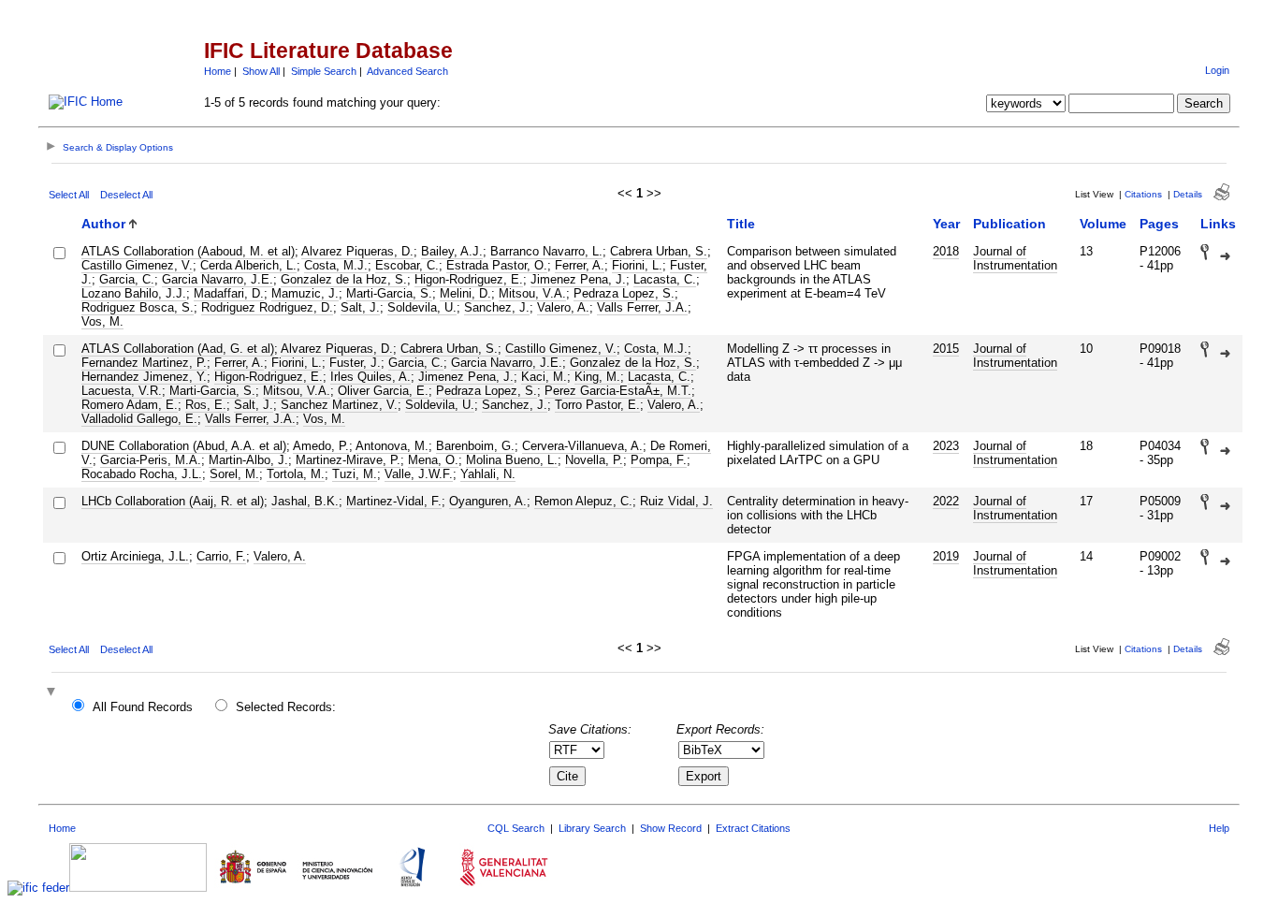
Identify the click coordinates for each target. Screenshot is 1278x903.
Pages (1159, 223)
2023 (946, 446)
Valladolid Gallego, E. (139, 419)
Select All (69, 194)
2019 (946, 556)
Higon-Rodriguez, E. (468, 279)
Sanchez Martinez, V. (339, 405)
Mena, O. (433, 460)
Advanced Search (407, 71)
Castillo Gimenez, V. (137, 265)
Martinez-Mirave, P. (348, 460)
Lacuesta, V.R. (121, 391)
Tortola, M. (296, 474)
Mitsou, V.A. (532, 293)
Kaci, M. (544, 377)
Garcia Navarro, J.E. (217, 279)
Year (946, 223)
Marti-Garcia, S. (389, 293)
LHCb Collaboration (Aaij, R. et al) (172, 501)
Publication (1009, 223)
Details (1187, 194)
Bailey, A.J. (452, 251)
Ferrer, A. (579, 265)
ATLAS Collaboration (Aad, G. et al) (177, 349)
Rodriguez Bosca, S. (137, 307)
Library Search (592, 828)
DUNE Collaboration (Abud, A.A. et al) (183, 446)
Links (1218, 223)
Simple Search (323, 71)
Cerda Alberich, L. (248, 265)
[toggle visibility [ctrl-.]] (53, 693)
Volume (1103, 223)
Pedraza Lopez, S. (624, 293)
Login (1217, 70)
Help (1219, 828)
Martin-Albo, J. (248, 460)
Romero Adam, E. (129, 405)
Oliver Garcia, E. (383, 391)
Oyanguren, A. (488, 501)
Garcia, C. (126, 279)
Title (741, 223)
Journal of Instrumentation (1015, 258)
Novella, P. (594, 460)
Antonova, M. (392, 446)
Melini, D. (465, 293)
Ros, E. (205, 405)
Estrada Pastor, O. (496, 265)
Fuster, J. (355, 363)
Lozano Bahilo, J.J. (133, 293)
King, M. (597, 377)
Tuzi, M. (354, 474)
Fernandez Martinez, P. (144, 363)
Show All (261, 71)
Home (217, 71)
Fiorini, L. (637, 265)
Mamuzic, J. (305, 293)
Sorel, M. (234, 474)
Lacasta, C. (664, 279)
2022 (946, 501)
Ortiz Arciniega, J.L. (135, 556)
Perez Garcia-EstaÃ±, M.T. (618, 391)
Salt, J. (360, 307)
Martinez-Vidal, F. (394, 501)
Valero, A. (563, 307)
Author (103, 223)
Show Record (671, 828)
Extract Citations (753, 828)
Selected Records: (286, 707)
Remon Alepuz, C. (583, 501)
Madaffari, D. (229, 293)
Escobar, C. (407, 265)
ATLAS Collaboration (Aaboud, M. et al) (188, 251)
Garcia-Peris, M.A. (150, 460)
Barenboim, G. (475, 446)
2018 (946, 251)
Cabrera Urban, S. (658, 251)
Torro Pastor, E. (597, 405)
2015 (946, 349)
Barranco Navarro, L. (546, 251)
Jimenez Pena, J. (578, 279)
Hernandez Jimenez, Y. (144, 377)
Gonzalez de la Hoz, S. (344, 279)
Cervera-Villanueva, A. (582, 446)
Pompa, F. (659, 460)
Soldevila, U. (422, 307)
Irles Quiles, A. (370, 377)
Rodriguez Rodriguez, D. (267, 307)
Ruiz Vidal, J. (676, 501)
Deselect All (126, 194)
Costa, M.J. (336, 265)
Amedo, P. (321, 446)
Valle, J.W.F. (419, 474)
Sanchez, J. (497, 307)
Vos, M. (102, 321)
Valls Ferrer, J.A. (642, 307)
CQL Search (516, 828)
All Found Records (143, 707)
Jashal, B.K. (305, 501)
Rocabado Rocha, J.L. (141, 474)
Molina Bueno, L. (512, 460)
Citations (1143, 194)
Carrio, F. (221, 556)
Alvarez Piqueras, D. (357, 251)
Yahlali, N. (488, 474)
